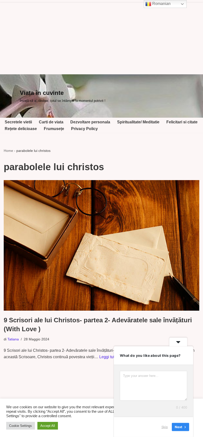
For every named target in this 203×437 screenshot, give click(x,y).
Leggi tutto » (110, 357)
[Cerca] (8, 96)
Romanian (161, 3)
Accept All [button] (47, 426)
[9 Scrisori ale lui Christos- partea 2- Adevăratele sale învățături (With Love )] (101, 245)
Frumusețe (54, 129)
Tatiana (13, 339)
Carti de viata (51, 122)
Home (8, 151)
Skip (164, 427)
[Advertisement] (101, 37)
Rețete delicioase (21, 129)
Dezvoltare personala (90, 122)
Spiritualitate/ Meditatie (138, 122)
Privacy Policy (84, 129)
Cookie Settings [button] (20, 426)
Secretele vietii (18, 122)
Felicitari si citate (182, 122)
